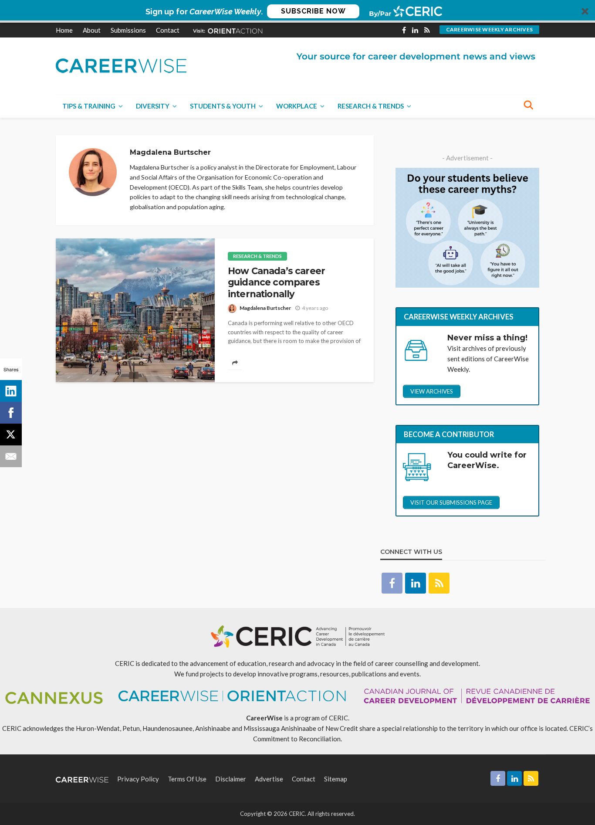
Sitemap (335, 779)
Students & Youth (223, 106)
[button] (297, 11)
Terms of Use (187, 779)
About (92, 30)
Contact (167, 30)
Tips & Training (88, 106)
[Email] (11, 456)
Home (64, 30)
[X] (11, 434)
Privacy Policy (138, 779)
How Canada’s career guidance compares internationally (276, 282)
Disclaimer (230, 779)
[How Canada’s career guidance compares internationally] (135, 310)
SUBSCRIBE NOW (313, 11)
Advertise (269, 779)
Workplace (296, 106)
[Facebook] (11, 413)
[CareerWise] (121, 64)
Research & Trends (371, 106)
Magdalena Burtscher (265, 308)
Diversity (152, 106)
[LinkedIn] (11, 391)
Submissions (128, 30)
